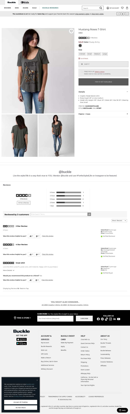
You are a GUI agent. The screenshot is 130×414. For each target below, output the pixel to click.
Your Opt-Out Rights (88, 385)
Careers (103, 347)
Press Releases (106, 358)
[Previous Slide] (118, 13)
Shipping (84, 362)
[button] (7, 8)
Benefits (63, 350)
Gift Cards (44, 354)
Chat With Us (85, 339)
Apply (63, 346)
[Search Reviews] (89, 214)
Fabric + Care (84, 114)
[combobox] (90, 8)
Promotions (84, 366)
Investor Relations (107, 362)
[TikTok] (106, 319)
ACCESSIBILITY (80, 397)
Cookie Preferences (96, 397)
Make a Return (46, 358)
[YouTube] (119, 319)
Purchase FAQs (86, 358)
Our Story (104, 339)
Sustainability (105, 354)
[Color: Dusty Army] (80, 45)
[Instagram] (110, 319)
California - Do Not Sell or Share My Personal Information (89, 379)
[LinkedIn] (115, 319)
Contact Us (84, 347)
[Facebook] (98, 319)
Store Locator (85, 370)
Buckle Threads (106, 343)
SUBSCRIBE (84, 318)
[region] (21, 394)
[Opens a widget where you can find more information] (122, 410)
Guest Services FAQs (88, 343)
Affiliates (103, 366)
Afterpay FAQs (85, 373)
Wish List (44, 350)
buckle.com (30, 384)
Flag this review (47, 236)
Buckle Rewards (46, 346)
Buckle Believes (106, 350)
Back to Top (24, 288)
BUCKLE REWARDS (50, 8)
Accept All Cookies (21, 402)
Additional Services (47, 365)
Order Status (85, 351)
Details (82, 92)
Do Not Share (21, 407)
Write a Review (23, 203)
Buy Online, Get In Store (49, 361)
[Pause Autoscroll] (122, 13)
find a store (24, 318)
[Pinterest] (102, 319)
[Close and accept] (37, 380)
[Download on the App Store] (21, 339)
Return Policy (85, 355)
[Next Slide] (127, 13)
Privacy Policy (18, 396)
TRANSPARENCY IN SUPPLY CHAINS (60, 397)
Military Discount (47, 369)
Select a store (99, 72)
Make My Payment (67, 343)
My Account (45, 343)
